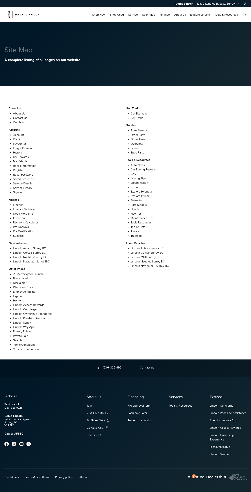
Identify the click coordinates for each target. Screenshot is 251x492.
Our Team (19, 122)
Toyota (135, 231)
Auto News (138, 165)
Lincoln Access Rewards (28, 305)
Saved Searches (23, 179)
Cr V (133, 174)
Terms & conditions (37, 477)
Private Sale (20, 336)
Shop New (98, 14)
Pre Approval (21, 227)
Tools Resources (141, 222)
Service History (22, 188)
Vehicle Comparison (26, 349)
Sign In (17, 192)
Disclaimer (19, 283)
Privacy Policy (22, 331)
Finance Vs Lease (24, 209)
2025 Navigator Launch (28, 274)
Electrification (139, 182)
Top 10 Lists (138, 227)
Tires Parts (137, 152)
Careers (91, 435)
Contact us (10, 396)
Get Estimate (139, 113)
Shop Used (117, 14)
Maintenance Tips (142, 218)
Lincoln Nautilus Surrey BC (30, 257)
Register (18, 170)
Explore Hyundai (141, 191)
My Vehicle (20, 161)
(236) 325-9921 (13, 407)
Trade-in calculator (139, 420)
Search (17, 340)
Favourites (19, 143)
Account (18, 135)
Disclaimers (11, 477)
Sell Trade (137, 118)
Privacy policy (64, 477)
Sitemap (84, 477)
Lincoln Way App (24, 327)
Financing (137, 200)
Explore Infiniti (140, 196)
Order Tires (138, 139)
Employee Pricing (24, 291)
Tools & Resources (226, 14)
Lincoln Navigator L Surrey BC (150, 266)
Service (133, 14)
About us (180, 14)
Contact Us (20, 118)
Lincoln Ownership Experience (32, 313)
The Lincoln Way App (223, 420)
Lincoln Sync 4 (22, 322)
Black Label (20, 278)
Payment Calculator (25, 222)
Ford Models (139, 205)
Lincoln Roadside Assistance (31, 318)
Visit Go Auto (95, 413)
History (17, 152)
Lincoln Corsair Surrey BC (29, 252)
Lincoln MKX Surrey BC (145, 257)
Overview (19, 218)
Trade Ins (136, 235)
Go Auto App (95, 427)
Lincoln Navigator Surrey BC (31, 261)
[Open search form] (244, 15)
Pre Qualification (23, 231)
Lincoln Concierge (25, 309)
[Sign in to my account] (245, 3)
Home (17, 300)
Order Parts (138, 135)
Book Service (139, 130)
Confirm (18, 139)
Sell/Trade (148, 14)
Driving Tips (138, 178)
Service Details (22, 183)
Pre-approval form (139, 405)
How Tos (136, 213)
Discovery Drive (23, 287)
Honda (135, 209)
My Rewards (21, 157)
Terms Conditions (24, 344)
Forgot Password (23, 148)
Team (90, 405)
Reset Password (23, 174)
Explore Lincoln (200, 14)
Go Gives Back (96, 420)
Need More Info (23, 213)
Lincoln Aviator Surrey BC (29, 248)
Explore (18, 296)
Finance (164, 14)
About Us (19, 113)
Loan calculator (137, 413)
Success (18, 235)
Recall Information (24, 165)
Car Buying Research (144, 169)
